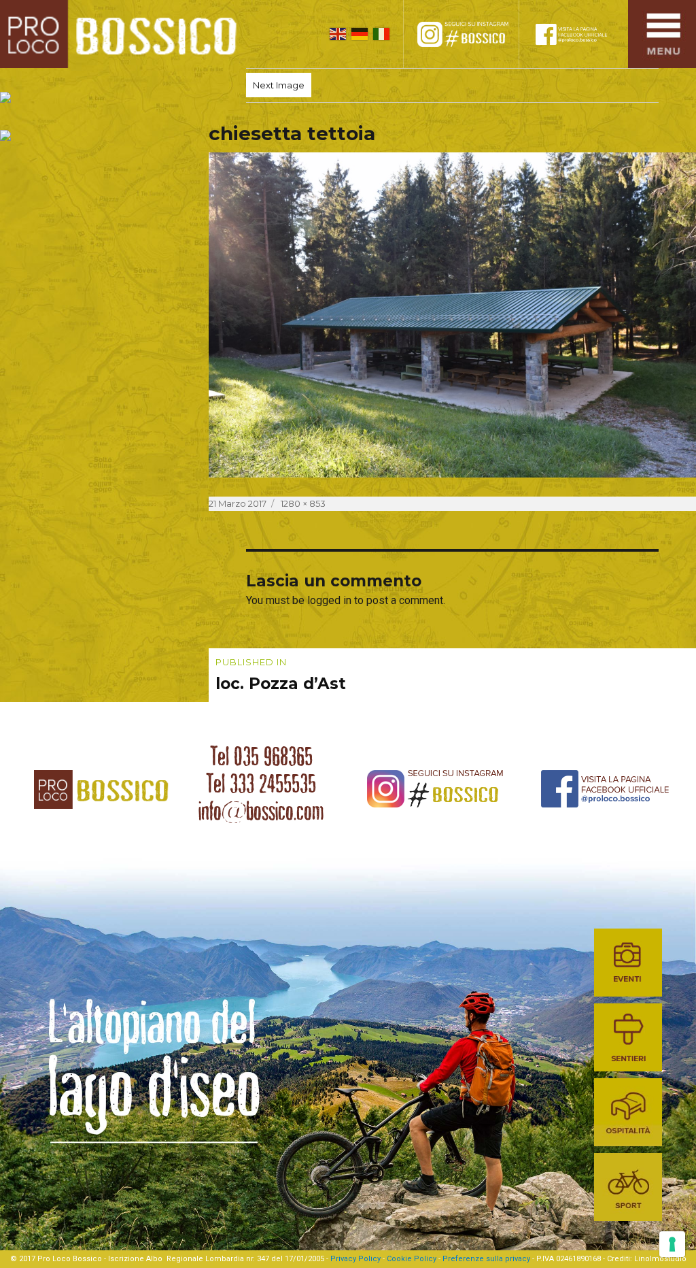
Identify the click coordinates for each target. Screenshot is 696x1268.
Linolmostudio (660, 1258)
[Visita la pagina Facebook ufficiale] (580, 34)
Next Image (278, 85)
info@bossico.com (261, 811)
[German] (359, 34)
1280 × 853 (303, 503)
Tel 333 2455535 (261, 784)
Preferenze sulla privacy (486, 1258)
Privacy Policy (355, 1258)
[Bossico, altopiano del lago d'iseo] (123, 34)
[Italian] (381, 34)
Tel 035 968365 (261, 756)
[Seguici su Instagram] (475, 34)
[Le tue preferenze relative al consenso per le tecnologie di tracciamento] (672, 1244)
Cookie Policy (411, 1258)
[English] (338, 34)
